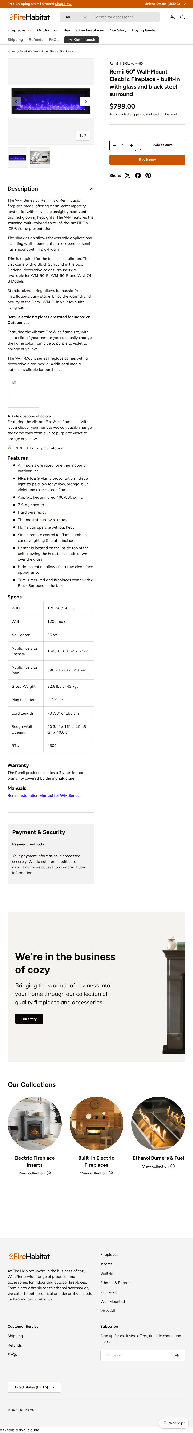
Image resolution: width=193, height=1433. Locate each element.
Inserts (106, 1263)
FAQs (54, 39)
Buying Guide (143, 30)
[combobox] (110, 17)
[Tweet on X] (127, 175)
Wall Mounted (112, 1301)
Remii (113, 63)
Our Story (118, 30)
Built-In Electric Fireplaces (96, 1161)
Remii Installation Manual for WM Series (43, 795)
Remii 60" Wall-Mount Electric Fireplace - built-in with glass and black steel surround (48, 51)
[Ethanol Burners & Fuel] (158, 1123)
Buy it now (147, 159)
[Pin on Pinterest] (148, 175)
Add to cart (162, 145)
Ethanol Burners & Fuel (158, 1158)
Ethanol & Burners (116, 1282)
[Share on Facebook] (138, 175)
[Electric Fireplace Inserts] (35, 1123)
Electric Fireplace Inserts (34, 1161)
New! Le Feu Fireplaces (83, 30)
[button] (182, 17)
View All (107, 1310)
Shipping (15, 39)
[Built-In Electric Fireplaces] (97, 1123)
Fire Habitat (25, 1410)
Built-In (106, 1273)
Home (12, 51)
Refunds (36, 39)
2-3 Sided (109, 1292)
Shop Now (63, 4)
